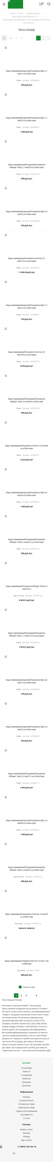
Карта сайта (26, 1140)
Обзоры (26, 1136)
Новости (26, 1071)
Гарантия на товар (26, 1107)
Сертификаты (26, 1115)
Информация (26, 1092)
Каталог (27, 1063)
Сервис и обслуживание (26, 1111)
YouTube (34, 1154)
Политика (26, 1086)
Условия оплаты (26, 1100)
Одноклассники (41, 1154)
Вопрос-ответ (26, 1129)
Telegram (27, 1154)
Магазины (26, 1082)
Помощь (26, 1097)
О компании (26, 1068)
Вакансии (26, 1078)
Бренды (26, 1133)
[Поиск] (48, 4)
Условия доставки (26, 1104)
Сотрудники (26, 1075)
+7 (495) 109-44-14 (26, 1146)
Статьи (26, 1118)
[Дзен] (14, 1154)
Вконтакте (21, 1154)
